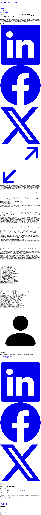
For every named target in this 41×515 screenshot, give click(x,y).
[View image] (20, 182)
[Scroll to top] (1, 514)
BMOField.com (15, 199)
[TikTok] (5, 504)
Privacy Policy (24, 490)
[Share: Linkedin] (20, 64)
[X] (6, 504)
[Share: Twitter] (20, 145)
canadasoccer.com (4, 510)
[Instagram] (2, 504)
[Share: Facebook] (20, 105)
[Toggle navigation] (4, 8)
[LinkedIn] (3, 504)
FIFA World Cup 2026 (4, 12)
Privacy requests (3, 512)
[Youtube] (7, 504)
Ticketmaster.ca (31, 195)
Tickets (21, 201)
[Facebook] (1, 504)
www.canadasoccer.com (4, 501)
